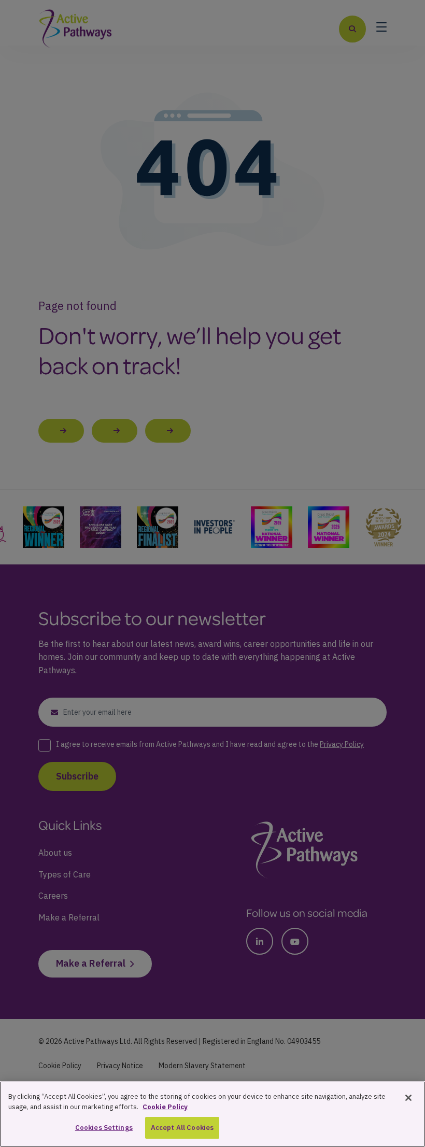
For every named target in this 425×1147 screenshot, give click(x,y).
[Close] (408, 1097)
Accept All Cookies (182, 1127)
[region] (212, 1114)
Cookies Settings (104, 1127)
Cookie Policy (165, 1106)
